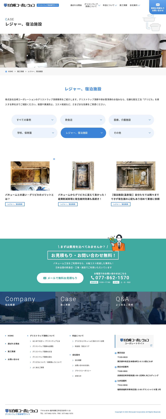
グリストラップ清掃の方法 (42, 351)
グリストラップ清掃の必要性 (43, 346)
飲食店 (68, 119)
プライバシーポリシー (83, 371)
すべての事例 (24, 119)
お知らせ (78, 376)
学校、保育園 (24, 132)
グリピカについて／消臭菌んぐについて (47, 362)
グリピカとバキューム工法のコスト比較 (89, 341)
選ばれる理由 (76, 5)
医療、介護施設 (122, 119)
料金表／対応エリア (82, 346)
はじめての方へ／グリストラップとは (46, 341)
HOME (10, 71)
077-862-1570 (112, 277)
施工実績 (123, 5)
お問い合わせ (13, 359)
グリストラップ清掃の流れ (42, 357)
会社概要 (78, 360)
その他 (117, 132)
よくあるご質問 (38, 367)
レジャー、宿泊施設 (77, 132)
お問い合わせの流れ (82, 365)
